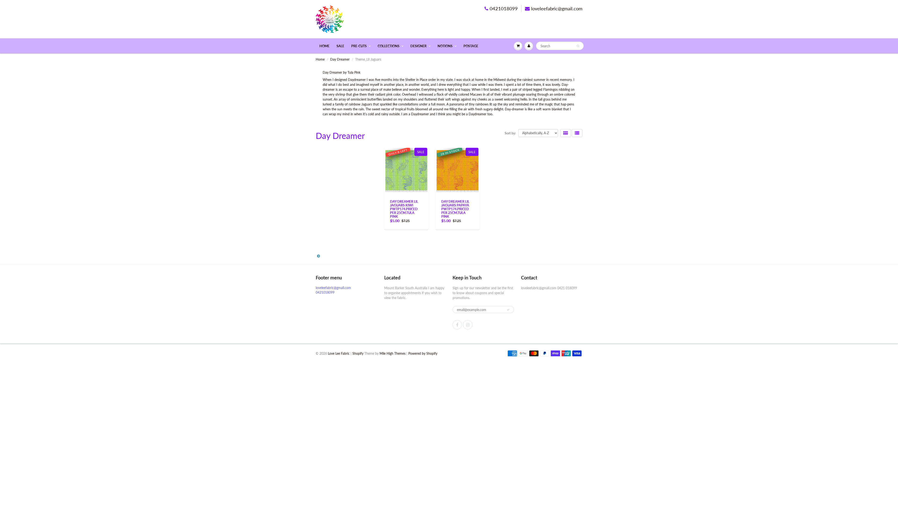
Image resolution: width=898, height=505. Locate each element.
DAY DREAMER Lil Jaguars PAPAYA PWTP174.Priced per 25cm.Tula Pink (455, 208)
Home (324, 46)
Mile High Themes (393, 353)
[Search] (577, 46)
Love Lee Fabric (339, 353)
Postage (470, 46)
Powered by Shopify (422, 353)
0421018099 (504, 8)
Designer (418, 46)
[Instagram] (467, 324)
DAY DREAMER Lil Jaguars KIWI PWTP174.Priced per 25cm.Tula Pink (404, 208)
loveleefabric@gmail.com (556, 8)
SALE (340, 46)
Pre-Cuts (359, 46)
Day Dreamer (340, 59)
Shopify (357, 353)
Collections (388, 46)
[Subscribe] (508, 310)
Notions (445, 46)
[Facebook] (457, 324)
